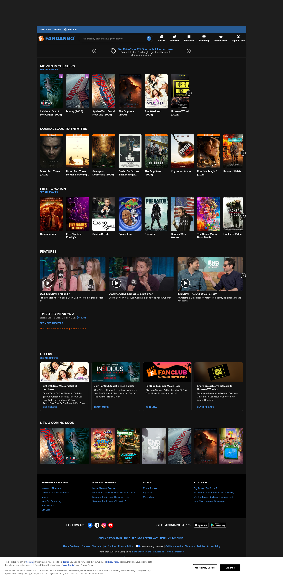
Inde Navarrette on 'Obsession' (210, 501)
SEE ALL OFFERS (49, 358)
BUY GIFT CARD (205, 407)
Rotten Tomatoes (175, 551)
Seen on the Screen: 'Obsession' (109, 501)
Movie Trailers (150, 488)
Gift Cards (45, 29)
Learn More (101, 407)
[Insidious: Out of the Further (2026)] (77, 446)
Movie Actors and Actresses (56, 492)
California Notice (174, 546)
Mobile (45, 497)
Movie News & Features (104, 488)
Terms (66, 561)
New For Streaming (51, 501)
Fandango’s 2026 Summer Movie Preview (113, 492)
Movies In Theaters (51, 488)
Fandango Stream (141, 551)
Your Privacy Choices (152, 546)
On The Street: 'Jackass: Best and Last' (213, 497)
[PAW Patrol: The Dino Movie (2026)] (103, 446)
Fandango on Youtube (110, 525)
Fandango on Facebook (90, 525)
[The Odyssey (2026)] (205, 446)
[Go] (149, 38)
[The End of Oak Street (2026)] (154, 446)
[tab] (132, 55)
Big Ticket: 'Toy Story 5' (205, 488)
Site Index (97, 546)
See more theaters (51, 323)
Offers (57, 29)
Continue (230, 567)
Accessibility (213, 546)
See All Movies (49, 69)
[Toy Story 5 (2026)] (231, 446)
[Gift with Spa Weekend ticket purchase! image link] (64, 371)
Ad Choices (110, 546)
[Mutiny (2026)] (180, 446)
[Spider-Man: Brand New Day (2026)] (52, 446)
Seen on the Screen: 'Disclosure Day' (111, 497)
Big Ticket (148, 492)
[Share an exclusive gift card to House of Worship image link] (218, 371)
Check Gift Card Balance (114, 538)
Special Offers (49, 505)
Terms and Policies (195, 546)
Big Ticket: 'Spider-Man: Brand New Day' (214, 492)
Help (163, 538)
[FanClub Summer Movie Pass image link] (167, 371)
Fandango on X (96, 525)
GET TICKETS (50, 407)
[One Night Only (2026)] (129, 446)
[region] (141, 568)
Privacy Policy (125, 546)
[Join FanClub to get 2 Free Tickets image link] (116, 371)
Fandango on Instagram (103, 525)
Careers (86, 546)
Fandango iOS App (201, 525)
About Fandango (71, 546)
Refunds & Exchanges (145, 538)
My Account (175, 538)
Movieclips (148, 497)
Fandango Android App (218, 525)
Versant (29, 561)
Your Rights (68, 565)
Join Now (151, 407)
